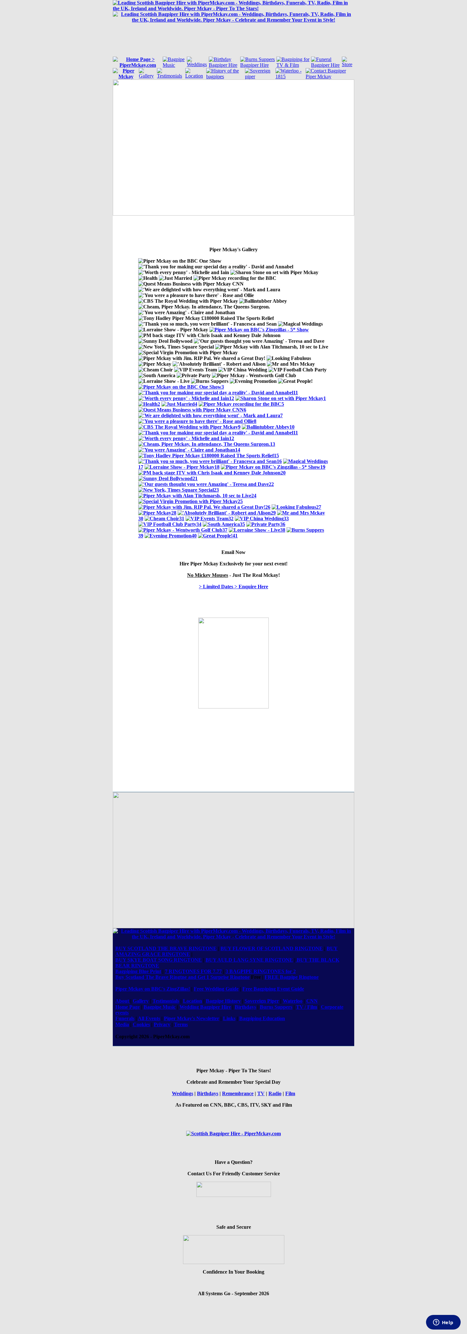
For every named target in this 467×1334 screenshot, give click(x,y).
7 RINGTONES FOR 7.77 (193, 971)
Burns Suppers (276, 1007)
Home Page (127, 1007)
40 (194, 535)
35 (242, 524)
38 (282, 530)
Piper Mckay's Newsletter (191, 1018)
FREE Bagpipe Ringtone (292, 977)
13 (272, 444)
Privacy (162, 1024)
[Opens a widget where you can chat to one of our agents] (443, 1323)
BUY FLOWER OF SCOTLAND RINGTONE (271, 948)
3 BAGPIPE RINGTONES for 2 (261, 971)
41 (235, 535)
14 (237, 450)
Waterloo (292, 1001)
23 (216, 490)
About (122, 1001)
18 (217, 467)
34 (198, 524)
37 (224, 530)
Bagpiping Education (262, 1018)
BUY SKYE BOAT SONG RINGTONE (158, 960)
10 (291, 427)
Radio (274, 1093)
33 (286, 518)
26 (267, 507)
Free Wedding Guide (216, 989)
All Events (149, 1018)
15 (276, 455)
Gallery (141, 1001)
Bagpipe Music (160, 1007)
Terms (181, 1024)
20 (283, 472)
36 (282, 524)
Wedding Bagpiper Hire (205, 1007)
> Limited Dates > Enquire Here (233, 586)
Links (229, 1018)
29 (273, 512)
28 (173, 512)
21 (195, 478)
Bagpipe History (223, 1001)
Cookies (141, 1024)
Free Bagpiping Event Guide (273, 989)
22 (271, 484)
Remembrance (238, 1093)
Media (122, 1024)
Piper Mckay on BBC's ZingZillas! (152, 989)
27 (318, 507)
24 (253, 495)
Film (290, 1093)
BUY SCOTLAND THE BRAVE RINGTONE (166, 948)
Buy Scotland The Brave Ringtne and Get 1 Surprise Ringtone (182, 977)
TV (261, 1093)
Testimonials (165, 1001)
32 (231, 518)
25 (240, 501)
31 (181, 518)
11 (295, 392)
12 (231, 398)
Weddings (182, 1093)
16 (279, 461)
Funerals (124, 1018)
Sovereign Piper (262, 1001)
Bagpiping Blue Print (138, 971)
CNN (312, 1001)
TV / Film (306, 1007)
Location (192, 1001)
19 (322, 467)
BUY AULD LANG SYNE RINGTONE (249, 960)
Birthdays (245, 1007)
